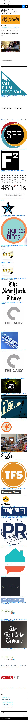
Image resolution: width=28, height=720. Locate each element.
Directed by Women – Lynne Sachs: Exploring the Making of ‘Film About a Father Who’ (14, 350)
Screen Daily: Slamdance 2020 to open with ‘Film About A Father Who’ (14, 688)
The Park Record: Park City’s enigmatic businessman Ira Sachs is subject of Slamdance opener (14, 546)
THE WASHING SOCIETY (7, 704)
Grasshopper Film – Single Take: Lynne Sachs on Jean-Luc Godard (14, 597)
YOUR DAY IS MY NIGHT (7, 706)
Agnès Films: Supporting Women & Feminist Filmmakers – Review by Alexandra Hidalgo (14, 246)
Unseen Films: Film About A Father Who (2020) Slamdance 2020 (13, 494)
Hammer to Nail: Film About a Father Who (9, 433)
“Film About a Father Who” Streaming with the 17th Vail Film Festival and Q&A (13, 96)
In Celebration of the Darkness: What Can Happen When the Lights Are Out (13, 575)
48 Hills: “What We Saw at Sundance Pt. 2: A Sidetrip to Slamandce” (12, 199)
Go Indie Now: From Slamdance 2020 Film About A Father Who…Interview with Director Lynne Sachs (14, 279)
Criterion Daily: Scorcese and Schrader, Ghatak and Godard (12, 378)
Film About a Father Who (6, 452)
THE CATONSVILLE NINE (7, 702)
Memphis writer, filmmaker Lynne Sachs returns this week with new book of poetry (13, 603)
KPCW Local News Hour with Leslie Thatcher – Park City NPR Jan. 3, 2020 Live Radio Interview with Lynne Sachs (13, 666)
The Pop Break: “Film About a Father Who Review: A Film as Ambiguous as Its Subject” (13, 216)
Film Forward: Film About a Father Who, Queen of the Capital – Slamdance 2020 (13, 171)
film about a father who (8, 60)
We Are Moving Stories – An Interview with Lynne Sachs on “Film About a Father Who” (14, 120)
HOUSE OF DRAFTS (6, 699)
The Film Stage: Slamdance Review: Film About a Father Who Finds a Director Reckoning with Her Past (13, 489)
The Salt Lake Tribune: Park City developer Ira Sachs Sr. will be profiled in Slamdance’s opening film (13, 649)
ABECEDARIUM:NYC (6, 697)
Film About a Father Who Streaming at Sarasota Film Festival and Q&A (14, 150)
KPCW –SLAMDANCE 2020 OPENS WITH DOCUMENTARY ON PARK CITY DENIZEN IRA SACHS (14, 620)
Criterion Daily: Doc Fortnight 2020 (8, 330)
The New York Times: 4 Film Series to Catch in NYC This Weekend (12, 303)
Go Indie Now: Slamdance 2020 (7, 262)
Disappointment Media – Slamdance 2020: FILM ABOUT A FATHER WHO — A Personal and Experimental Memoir (12, 460)
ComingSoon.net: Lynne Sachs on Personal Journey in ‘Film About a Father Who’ (14, 394)
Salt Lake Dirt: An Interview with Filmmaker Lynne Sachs (12, 506)
